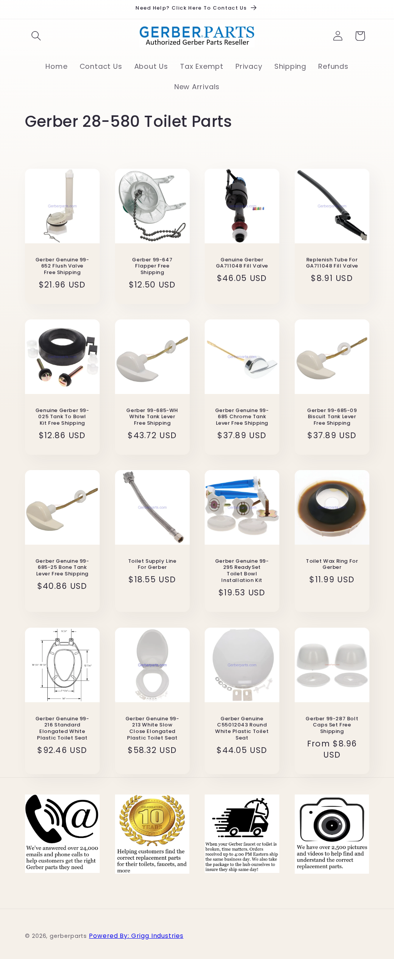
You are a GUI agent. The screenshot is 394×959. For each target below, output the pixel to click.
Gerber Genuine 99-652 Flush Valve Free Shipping (62, 266)
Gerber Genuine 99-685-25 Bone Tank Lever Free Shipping (62, 568)
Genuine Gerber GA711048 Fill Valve (242, 263)
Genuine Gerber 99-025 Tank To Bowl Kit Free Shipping (62, 417)
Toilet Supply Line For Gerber (152, 564)
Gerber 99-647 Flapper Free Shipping (152, 266)
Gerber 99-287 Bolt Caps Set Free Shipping (332, 725)
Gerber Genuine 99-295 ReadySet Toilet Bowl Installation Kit (242, 571)
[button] (36, 36)
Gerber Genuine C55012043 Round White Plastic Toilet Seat (242, 728)
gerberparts (68, 936)
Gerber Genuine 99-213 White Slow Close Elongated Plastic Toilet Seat (152, 728)
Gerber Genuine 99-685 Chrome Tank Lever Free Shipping (242, 417)
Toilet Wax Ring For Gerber (332, 564)
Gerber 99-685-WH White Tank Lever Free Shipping (152, 417)
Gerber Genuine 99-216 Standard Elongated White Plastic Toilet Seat (62, 728)
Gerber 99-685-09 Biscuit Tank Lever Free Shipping (332, 417)
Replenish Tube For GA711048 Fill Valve (332, 263)
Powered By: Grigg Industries (136, 936)
